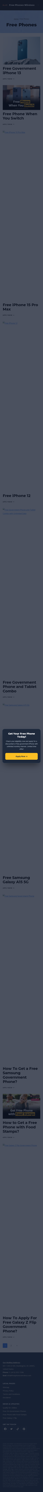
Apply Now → (22, 756)
